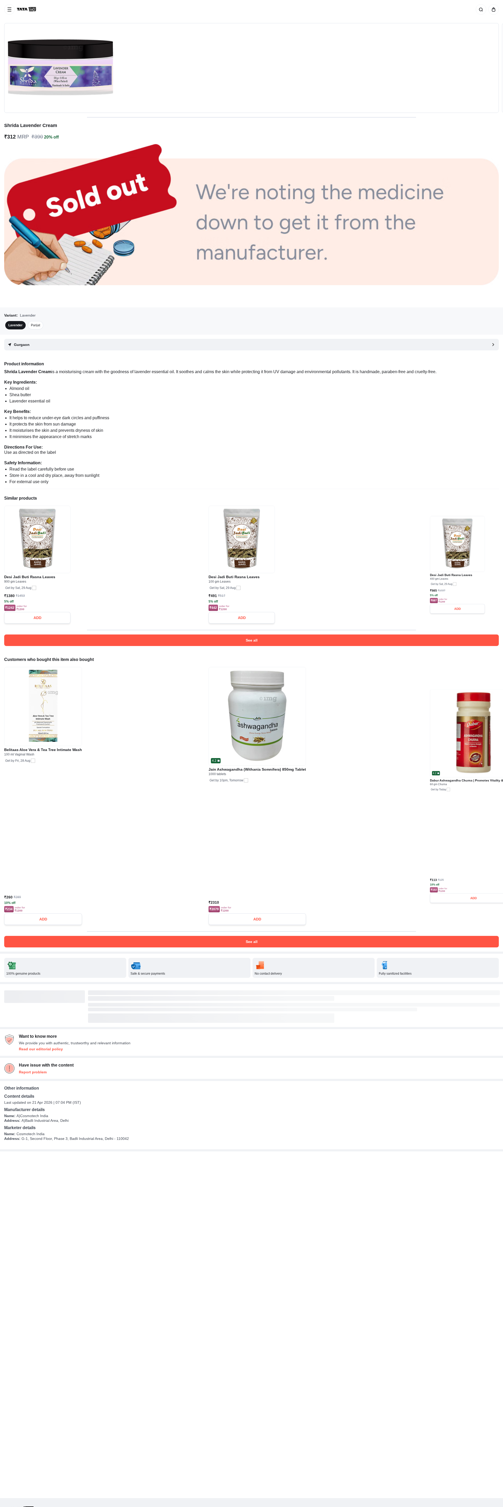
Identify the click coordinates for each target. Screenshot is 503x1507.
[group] (251, 68)
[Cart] (492, 9)
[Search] (480, 9)
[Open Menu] (9, 9)
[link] (27, 9)
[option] (15, 325)
